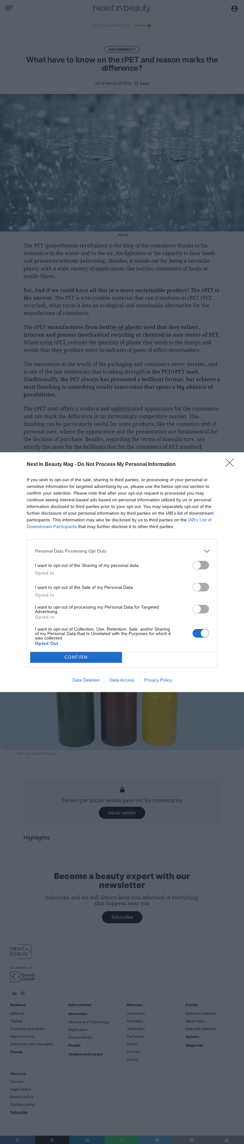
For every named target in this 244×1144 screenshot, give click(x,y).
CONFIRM (76, 657)
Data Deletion (86, 680)
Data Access (122, 680)
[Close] (232, 465)
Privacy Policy (158, 680)
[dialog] (122, 572)
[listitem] (122, 551)
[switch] (201, 565)
